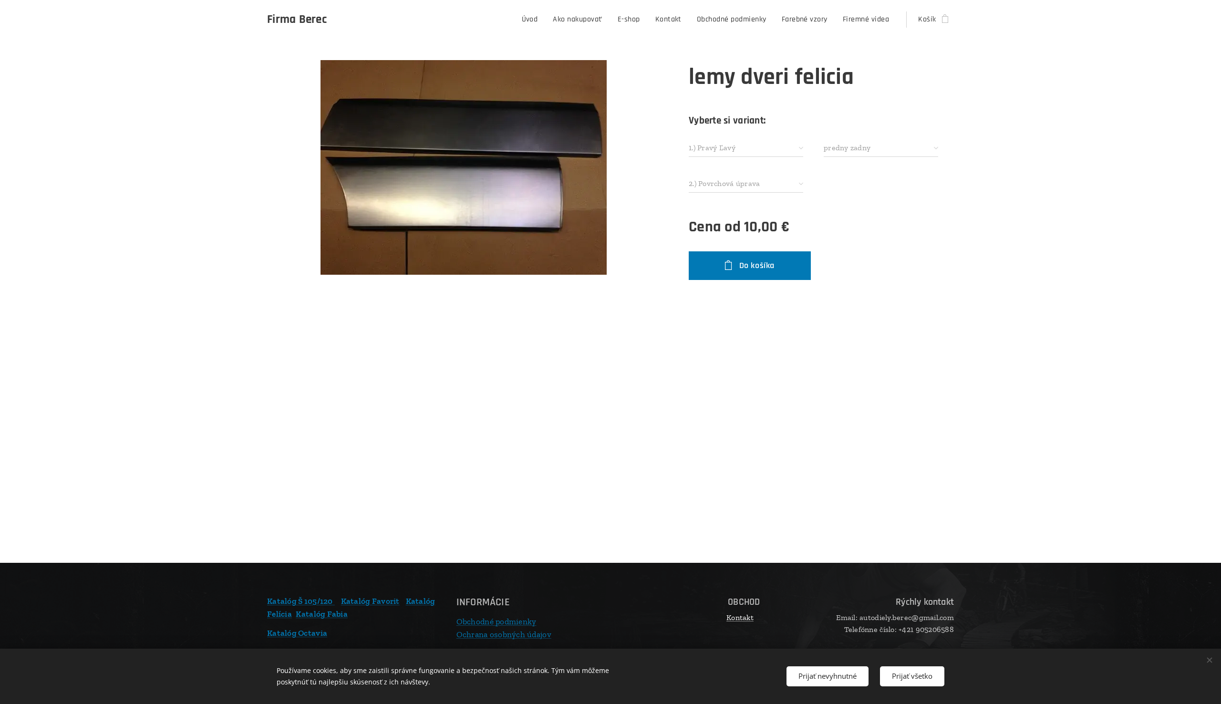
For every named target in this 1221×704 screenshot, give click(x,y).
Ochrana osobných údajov (503, 634)
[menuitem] (532, 19)
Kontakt (740, 617)
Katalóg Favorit (370, 601)
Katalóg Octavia (297, 633)
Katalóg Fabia (322, 614)
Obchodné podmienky (496, 621)
